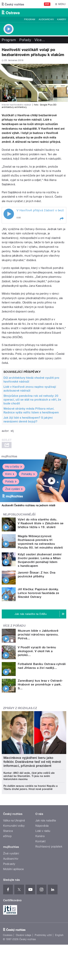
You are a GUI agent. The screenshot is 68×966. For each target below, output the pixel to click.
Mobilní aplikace (13, 869)
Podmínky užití (43, 935)
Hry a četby (12, 466)
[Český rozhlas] (13, 4)
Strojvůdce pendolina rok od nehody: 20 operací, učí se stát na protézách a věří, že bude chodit (32, 399)
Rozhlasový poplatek (48, 846)
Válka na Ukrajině (14, 820)
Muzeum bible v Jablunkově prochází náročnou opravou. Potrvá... (38, 634)
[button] (61, 219)
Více (40, 40)
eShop (7, 836)
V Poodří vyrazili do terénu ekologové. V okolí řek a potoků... (37, 651)
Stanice (8, 831)
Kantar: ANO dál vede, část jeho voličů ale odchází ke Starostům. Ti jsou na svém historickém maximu (29, 776)
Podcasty (9, 864)
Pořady (25, 40)
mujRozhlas (9, 456)
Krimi (8, 474)
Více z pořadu (14, 625)
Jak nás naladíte (45, 820)
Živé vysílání (12, 489)
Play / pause (8, 214)
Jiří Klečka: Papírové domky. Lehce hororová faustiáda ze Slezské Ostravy (38, 593)
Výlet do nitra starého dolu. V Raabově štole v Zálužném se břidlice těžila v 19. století (41, 523)
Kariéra (39, 836)
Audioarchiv (46, 19)
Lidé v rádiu (42, 831)
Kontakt (40, 841)
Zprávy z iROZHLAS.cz (20, 708)
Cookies (7, 935)
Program (29, 19)
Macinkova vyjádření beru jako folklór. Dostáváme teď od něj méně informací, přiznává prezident (32, 762)
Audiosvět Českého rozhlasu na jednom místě (28, 505)
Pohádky (26, 474)
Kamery (61, 19)
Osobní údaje (23, 935)
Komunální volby (14, 825)
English (59, 935)
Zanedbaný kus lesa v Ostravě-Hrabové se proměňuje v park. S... (40, 684)
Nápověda (42, 825)
